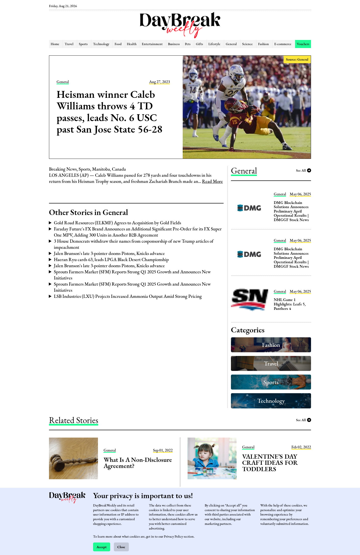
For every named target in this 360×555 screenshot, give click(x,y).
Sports (83, 43)
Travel (69, 43)
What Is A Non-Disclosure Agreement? (138, 462)
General (231, 43)
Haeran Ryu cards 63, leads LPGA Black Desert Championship (111, 259)
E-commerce (282, 43)
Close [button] (121, 546)
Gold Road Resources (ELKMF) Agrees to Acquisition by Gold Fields (117, 223)
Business (174, 43)
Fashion (263, 43)
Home (55, 43)
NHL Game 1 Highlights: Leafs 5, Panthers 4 (290, 304)
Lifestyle (214, 43)
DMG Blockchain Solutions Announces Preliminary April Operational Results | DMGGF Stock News (291, 211)
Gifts (199, 43)
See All (301, 170)
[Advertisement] (24, 83)
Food (118, 43)
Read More (212, 181)
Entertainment (152, 43)
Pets (188, 43)
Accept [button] (101, 546)
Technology (101, 43)
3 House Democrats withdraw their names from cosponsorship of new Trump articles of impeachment (134, 244)
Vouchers (303, 43)
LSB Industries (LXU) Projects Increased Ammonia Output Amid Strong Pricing (128, 296)
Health (131, 43)
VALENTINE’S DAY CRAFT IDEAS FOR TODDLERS (270, 462)
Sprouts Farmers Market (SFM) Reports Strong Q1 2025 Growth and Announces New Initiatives (132, 275)
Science (247, 43)
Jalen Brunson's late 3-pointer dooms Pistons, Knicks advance (109, 253)
